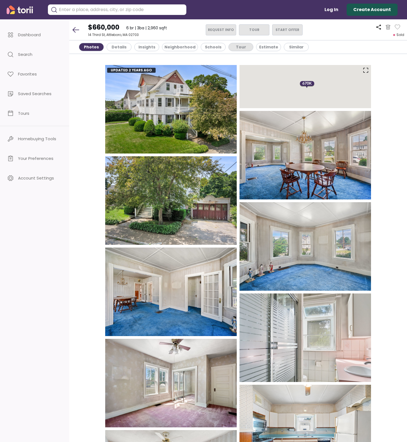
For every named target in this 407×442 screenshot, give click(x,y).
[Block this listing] (388, 27)
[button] (34, 35)
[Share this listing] (378, 27)
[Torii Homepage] (24, 10)
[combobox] (121, 9)
